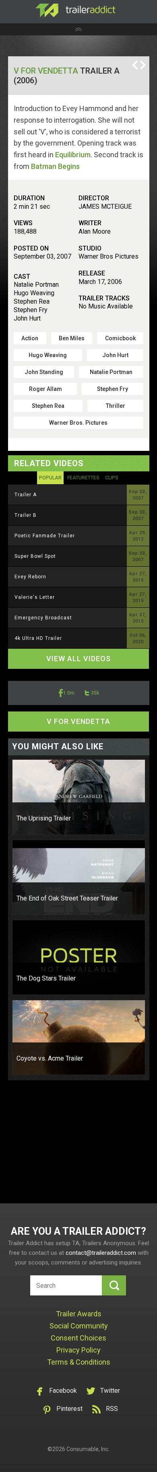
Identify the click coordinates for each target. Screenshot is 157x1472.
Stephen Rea (48, 406)
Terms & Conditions (78, 1362)
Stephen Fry (112, 389)
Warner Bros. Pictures (78, 422)
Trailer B (25, 515)
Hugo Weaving (48, 355)
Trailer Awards (78, 1314)
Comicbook (120, 338)
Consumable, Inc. (87, 1449)
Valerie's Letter (34, 597)
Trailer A (25, 495)
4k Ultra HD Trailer (38, 638)
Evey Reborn (30, 577)
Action (29, 338)
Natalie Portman (111, 372)
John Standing (44, 372)
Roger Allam (45, 389)
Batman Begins (55, 166)
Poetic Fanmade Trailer (44, 536)
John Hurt (115, 355)
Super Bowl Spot (35, 556)
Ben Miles (72, 338)
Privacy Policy (78, 1350)
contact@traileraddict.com (101, 1252)
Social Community (79, 1326)
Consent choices (78, 1338)
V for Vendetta (46, 71)
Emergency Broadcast (43, 618)
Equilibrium (73, 154)
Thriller (115, 406)
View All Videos (78, 658)
